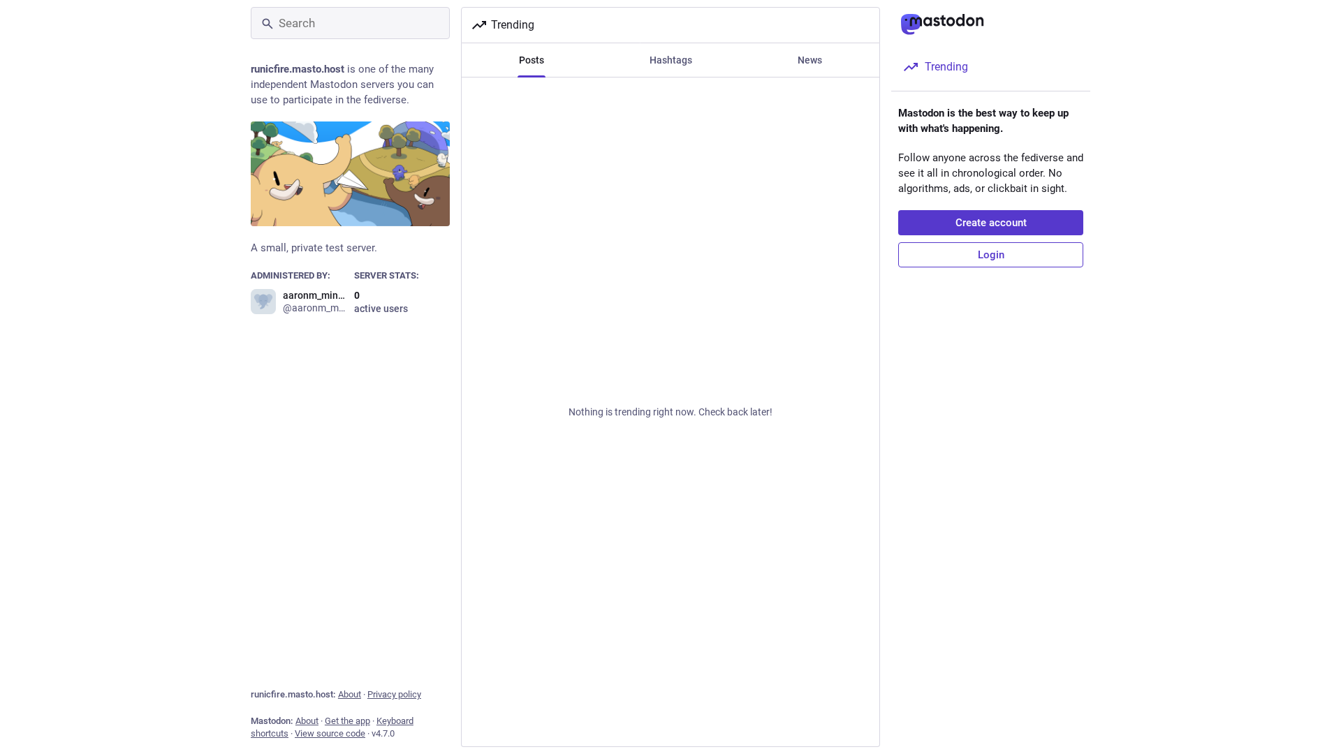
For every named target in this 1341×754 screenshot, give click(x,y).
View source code (330, 733)
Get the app (347, 721)
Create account (991, 222)
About (349, 694)
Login (991, 255)
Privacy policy (394, 694)
